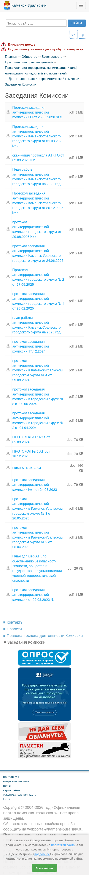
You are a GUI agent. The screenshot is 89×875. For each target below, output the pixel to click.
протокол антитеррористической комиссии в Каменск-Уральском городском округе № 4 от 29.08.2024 (37, 370)
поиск (7, 785)
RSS (6, 798)
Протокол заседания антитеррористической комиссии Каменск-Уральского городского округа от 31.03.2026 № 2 (38, 136)
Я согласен (44, 868)
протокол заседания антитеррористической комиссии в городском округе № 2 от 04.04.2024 (37, 420)
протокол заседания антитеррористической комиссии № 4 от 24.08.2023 (34, 484)
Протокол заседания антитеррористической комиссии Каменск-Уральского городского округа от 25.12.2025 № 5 (38, 203)
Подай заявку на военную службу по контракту (45, 49)
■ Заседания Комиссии (24, 642)
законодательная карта (19, 794)
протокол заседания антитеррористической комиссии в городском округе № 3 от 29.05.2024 (37, 396)
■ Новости (12, 628)
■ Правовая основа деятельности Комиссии (43, 635)
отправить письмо (16, 781)
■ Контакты (13, 622)
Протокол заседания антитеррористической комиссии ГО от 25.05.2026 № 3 (37, 112)
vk (74, 34)
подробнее (42, 854)
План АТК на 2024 (26, 467)
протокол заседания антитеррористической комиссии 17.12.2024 (30, 346)
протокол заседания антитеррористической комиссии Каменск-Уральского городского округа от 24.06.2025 (38, 253)
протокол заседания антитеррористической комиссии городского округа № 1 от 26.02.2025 (38, 300)
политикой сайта (63, 844)
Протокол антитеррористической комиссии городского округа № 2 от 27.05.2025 (38, 277)
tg (82, 34)
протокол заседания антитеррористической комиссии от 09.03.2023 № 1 (34, 594)
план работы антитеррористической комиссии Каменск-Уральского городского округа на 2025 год (36, 324)
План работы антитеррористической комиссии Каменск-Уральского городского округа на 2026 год (36, 176)
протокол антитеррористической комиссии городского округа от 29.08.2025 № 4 (36, 229)
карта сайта (11, 790)
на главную (11, 776)
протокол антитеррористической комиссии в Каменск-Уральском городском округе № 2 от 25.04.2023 (37, 537)
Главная (11, 56)
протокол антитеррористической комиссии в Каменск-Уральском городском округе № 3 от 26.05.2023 (37, 508)
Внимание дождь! (22, 44)
